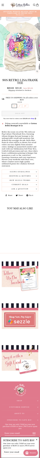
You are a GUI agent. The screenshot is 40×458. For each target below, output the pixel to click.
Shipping (11, 90)
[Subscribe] (34, 433)
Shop (19, 400)
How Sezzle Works (20, 180)
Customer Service (19, 407)
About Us (19, 413)
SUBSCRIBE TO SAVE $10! (19, 420)
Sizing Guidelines (20, 172)
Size (20, 102)
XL (25, 106)
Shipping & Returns (20, 176)
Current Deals (20, 184)
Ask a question (19, 189)
